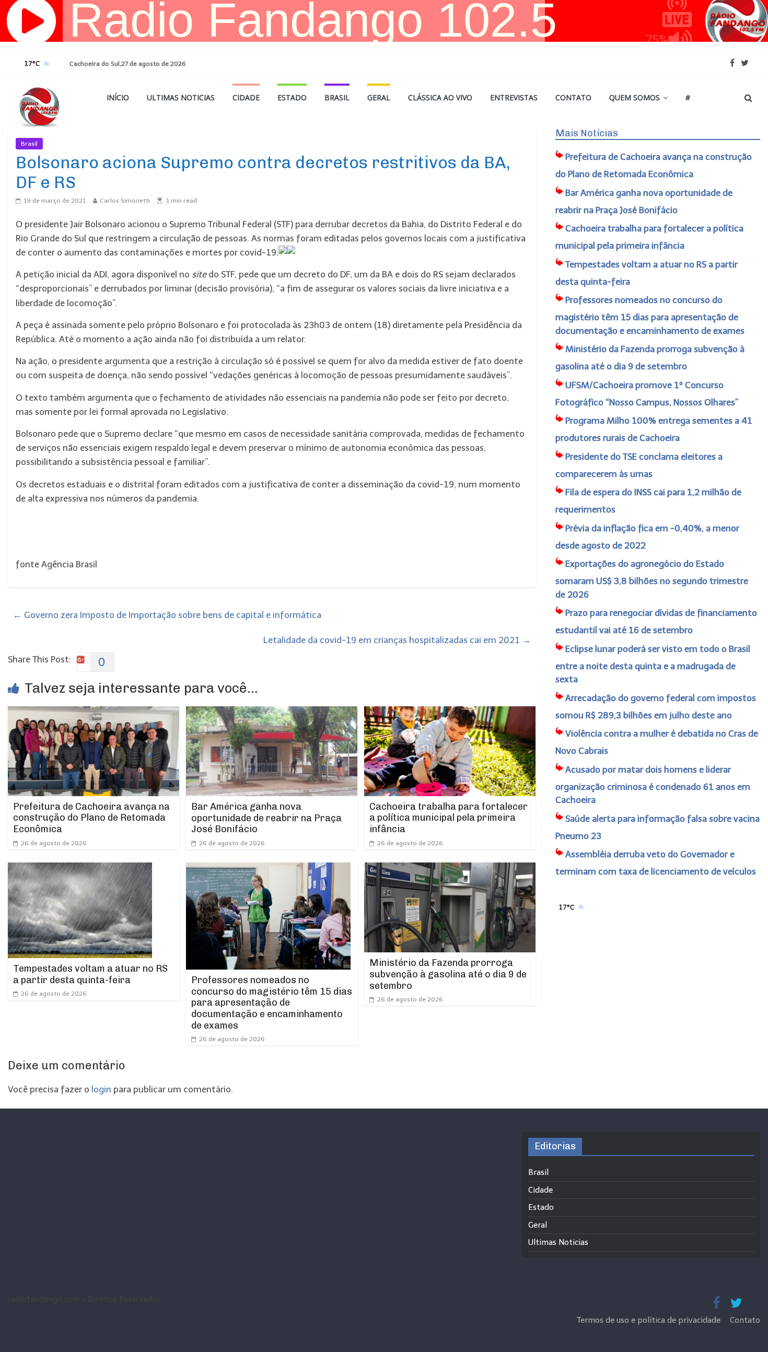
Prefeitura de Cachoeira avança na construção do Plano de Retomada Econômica (91, 818)
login (101, 1089)
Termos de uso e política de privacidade (650, 1320)
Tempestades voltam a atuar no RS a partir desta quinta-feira (90, 974)
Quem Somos (634, 97)
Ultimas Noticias (181, 97)
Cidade (246, 97)
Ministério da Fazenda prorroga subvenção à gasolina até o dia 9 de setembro (448, 974)
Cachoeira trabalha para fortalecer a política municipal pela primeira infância (448, 818)
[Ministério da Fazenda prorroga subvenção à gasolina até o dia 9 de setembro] (450, 869)
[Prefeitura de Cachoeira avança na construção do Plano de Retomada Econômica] (93, 713)
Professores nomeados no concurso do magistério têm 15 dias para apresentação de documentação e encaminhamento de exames (271, 1002)
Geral (378, 97)
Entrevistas (514, 97)
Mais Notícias (586, 133)
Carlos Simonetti (125, 200)
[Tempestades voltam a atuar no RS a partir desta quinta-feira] (80, 869)
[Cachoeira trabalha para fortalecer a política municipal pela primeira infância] (450, 713)
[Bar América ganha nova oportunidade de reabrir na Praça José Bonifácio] (271, 713)
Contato (573, 97)
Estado (292, 97)
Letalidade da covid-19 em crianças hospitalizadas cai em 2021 (397, 640)
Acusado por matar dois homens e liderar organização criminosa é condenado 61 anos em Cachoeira (652, 785)
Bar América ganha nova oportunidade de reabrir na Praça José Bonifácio (266, 818)
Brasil (337, 97)
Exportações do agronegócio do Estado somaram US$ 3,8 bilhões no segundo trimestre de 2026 (651, 579)
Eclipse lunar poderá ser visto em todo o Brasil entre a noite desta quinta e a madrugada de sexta (652, 664)
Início (118, 97)
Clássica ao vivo (440, 97)
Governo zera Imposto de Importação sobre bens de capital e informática (167, 615)
